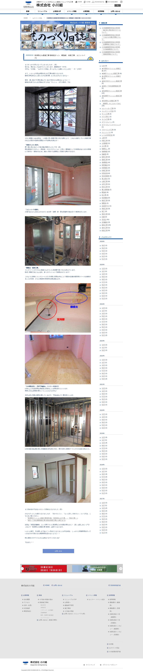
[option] (47, 568)
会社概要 (27, 599)
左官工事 (105, 184)
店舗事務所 (44, 612)
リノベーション (45, 617)
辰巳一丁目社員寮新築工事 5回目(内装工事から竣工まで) (46, 520)
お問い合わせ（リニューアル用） (75, 614)
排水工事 (105, 187)
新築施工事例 (44, 602)
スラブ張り (105, 116)
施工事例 (68, 608)
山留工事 (105, 181)
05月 (103, 248)
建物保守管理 (69, 605)
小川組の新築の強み (46, 599)
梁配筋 (104, 203)
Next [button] (120, 568)
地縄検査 (105, 151)
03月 (103, 253)
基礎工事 (105, 159)
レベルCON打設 (107, 135)
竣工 (103, 211)
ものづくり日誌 (37, 18)
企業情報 (86, 11)
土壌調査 (105, 143)
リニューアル (42, 11)
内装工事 (105, 140)
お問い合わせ (115, 11)
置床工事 (105, 214)
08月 (103, 279)
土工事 (104, 146)
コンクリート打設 (107, 111)
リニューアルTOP (71, 599)
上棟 (103, 138)
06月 (103, 245)
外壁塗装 (105, 168)
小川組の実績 (69, 611)
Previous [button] (22, 568)
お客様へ (68, 602)
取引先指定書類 (113, 2)
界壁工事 (105, 208)
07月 (103, 282)
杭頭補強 (105, 198)
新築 (27, 11)
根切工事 (105, 200)
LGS (103, 66)
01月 (103, 259)
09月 (103, 277)
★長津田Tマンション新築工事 (112, 96)
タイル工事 (105, 119)
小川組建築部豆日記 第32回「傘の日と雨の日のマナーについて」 (111, 30)
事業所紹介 (27, 611)
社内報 (88, 2)
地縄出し (105, 149)
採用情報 (101, 11)
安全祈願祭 (105, 176)
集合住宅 (43, 605)
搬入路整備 (105, 189)
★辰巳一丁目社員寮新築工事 (111, 86)
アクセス (27, 602)
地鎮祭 (104, 154)
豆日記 (104, 219)
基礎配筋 (105, 162)
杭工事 (104, 195)
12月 (103, 268)
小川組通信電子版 (115, 651)
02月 (103, 256)
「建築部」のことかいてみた (111, 103)
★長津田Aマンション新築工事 (112, 91)
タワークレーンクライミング (111, 125)
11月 (103, 271)
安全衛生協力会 (99, 2)
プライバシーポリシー (110, 665)
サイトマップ (90, 665)
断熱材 (104, 192)
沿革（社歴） (28, 605)
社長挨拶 (27, 608)
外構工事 (105, 170)
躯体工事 (105, 225)
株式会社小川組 (27, 586)
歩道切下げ (105, 206)
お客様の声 (57, 11)
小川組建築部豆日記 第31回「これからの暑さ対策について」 (111, 37)
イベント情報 (71, 11)
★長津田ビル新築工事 (109, 101)
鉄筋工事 (105, 230)
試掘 (103, 217)
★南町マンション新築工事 (110, 73)
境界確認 (105, 165)
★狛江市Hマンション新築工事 (112, 81)
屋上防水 (105, 178)
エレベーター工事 (107, 108)
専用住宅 (43, 607)
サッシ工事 (105, 114)
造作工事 (105, 228)
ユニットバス (106, 132)
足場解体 (105, 222)
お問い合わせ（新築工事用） (48, 620)
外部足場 (105, 173)
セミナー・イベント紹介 (97, 599)
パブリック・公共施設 (47, 610)
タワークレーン (107, 122)
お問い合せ (58, 551)
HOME (80, 2)
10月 (103, 274)
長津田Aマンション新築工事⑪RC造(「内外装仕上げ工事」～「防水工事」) (52, 518)
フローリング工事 (107, 129)
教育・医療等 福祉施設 (47, 615)
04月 (103, 251)
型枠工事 (105, 157)
